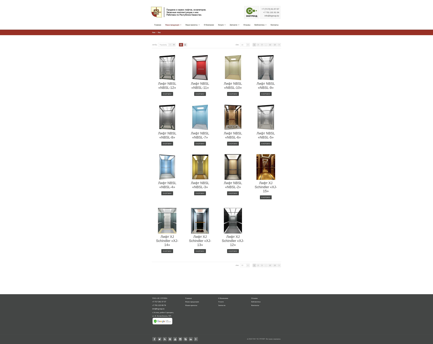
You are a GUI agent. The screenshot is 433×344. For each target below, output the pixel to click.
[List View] (185, 44)
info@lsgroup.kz (272, 16)
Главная (157, 25)
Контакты (275, 25)
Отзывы (246, 25)
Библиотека (259, 25)
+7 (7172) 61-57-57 (270, 9)
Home (153, 32)
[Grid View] (181, 44)
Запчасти (233, 25)
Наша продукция (172, 25)
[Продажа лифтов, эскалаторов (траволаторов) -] (184, 12)
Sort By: (154, 45)
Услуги (221, 25)
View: (237, 45)
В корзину (167, 94)
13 (275, 45)
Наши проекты (191, 25)
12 (270, 45)
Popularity (163, 45)
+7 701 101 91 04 (271, 12)
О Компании (209, 25)
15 (242, 45)
